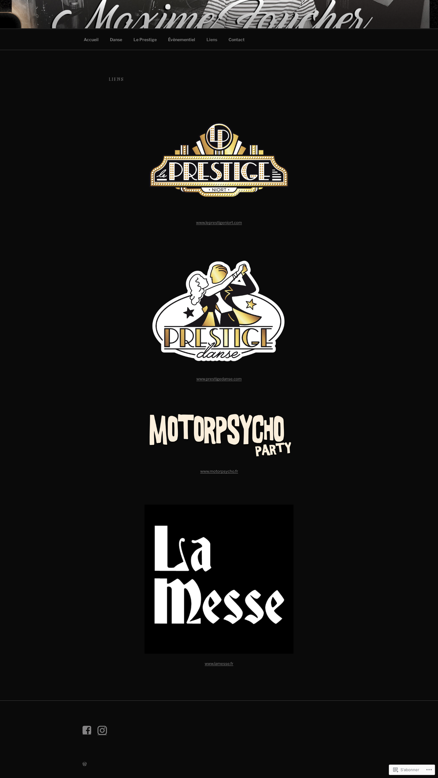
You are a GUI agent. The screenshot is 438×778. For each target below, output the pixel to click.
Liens (211, 39)
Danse (116, 39)
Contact (237, 39)
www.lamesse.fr (219, 663)
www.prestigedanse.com (219, 378)
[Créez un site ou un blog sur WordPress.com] (85, 764)
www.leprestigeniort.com (219, 222)
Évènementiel (181, 39)
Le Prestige (145, 39)
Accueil (91, 39)
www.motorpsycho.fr (219, 471)
